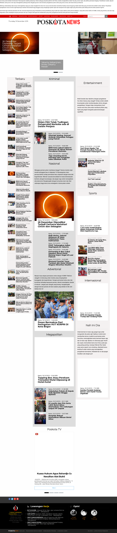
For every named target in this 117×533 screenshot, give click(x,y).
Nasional (47, 16)
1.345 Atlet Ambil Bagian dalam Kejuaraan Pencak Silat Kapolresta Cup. (23, 140)
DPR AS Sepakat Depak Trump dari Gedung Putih (91, 316)
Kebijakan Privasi (49, 531)
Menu (68, 16)
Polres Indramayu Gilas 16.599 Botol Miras (22, 272)
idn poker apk (89, 334)
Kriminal (14, 16)
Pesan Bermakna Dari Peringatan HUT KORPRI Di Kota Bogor (53, 324)
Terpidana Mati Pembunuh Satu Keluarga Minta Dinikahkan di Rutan (89, 45)
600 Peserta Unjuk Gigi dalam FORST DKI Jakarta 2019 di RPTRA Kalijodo (24, 242)
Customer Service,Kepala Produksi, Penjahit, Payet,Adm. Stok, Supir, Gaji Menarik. (45, 524)
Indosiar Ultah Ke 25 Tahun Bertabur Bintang (23, 116)
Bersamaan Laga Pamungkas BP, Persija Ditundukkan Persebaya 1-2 (97, 271)
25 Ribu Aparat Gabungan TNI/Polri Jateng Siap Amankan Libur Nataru (23, 288)
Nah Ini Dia (63, 16)
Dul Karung (94, 518)
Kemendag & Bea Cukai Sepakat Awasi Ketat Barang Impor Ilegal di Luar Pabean (23, 265)
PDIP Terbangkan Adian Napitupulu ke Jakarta (23, 257)
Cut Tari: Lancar (94, 179)
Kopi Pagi (84, 518)
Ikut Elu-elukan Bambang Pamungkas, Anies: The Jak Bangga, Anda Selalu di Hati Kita (97, 261)
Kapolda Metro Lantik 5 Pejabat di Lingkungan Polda (23, 310)
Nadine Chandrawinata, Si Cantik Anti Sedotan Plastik (97, 185)
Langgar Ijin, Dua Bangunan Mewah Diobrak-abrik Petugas (24, 219)
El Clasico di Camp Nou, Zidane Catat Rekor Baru (97, 241)
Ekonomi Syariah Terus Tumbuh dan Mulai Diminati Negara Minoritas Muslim (23, 280)
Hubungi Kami (62, 531)
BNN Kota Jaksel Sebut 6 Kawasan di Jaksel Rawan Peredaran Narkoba (23, 183)
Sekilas (22, 531)
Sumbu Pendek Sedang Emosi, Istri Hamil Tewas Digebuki (91, 391)
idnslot (59, 282)
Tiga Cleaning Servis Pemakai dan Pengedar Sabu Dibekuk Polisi (23, 205)
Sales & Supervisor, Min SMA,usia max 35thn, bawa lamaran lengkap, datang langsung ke (45, 519)
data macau (14, 5)
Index (85, 16)
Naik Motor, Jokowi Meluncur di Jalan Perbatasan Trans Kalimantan (22, 250)
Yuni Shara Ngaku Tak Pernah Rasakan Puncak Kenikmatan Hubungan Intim (23, 109)
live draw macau (82, 101)
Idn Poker (55, 0)
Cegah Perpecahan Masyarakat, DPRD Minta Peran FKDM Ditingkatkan (22, 197)
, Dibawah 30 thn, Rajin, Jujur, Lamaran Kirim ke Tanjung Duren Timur (45, 510)
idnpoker (52, 172)
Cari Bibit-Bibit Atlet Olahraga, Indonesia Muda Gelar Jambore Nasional (96, 250)
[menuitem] (10, 16)
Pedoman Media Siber (34, 531)
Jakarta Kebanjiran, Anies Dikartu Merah (51, 64)
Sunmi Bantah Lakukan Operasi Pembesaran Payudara (97, 172)
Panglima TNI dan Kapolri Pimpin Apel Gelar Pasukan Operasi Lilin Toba (23, 164)
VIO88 (94, 10)
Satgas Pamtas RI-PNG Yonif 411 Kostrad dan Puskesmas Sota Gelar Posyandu (24, 296)
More (54, 488)
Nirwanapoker (22, 0)
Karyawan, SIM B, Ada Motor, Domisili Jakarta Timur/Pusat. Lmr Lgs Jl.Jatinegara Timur (44, 514)
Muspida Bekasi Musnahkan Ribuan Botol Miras (22, 133)
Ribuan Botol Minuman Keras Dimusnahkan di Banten (24, 303)
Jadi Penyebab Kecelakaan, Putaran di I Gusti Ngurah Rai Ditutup (23, 148)
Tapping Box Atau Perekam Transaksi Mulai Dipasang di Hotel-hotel (23, 94)
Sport (41, 16)
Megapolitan (23, 16)
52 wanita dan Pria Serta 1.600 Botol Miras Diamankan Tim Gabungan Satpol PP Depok (23, 124)
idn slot (19, 10)
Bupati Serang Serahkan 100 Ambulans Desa (21, 226)
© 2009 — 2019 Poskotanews (98, 531)
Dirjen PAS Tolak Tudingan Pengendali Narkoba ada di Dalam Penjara (24, 86)
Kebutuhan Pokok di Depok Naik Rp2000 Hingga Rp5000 (23, 101)
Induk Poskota (73, 518)
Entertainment (32, 16)
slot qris (26, 12)
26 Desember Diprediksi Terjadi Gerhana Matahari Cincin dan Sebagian (11, 45)
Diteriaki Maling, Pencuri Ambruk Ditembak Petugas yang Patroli (22, 156)
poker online (56, 2)
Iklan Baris (54, 16)
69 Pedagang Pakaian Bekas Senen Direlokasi (23, 212)
